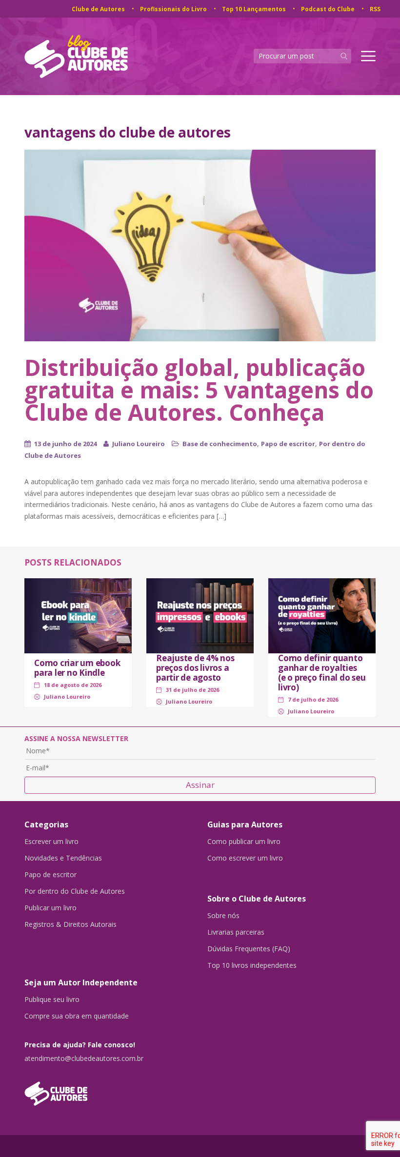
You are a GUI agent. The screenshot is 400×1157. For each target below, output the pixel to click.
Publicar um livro (50, 907)
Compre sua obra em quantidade (76, 1016)
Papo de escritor (288, 443)
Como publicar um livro (243, 841)
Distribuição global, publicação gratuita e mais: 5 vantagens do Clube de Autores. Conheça (199, 389)
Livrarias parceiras (235, 932)
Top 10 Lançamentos (254, 9)
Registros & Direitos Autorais (70, 924)
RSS (375, 9)
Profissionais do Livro (173, 9)
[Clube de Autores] (108, 1088)
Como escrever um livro (245, 858)
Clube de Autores (98, 9)
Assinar (200, 784)
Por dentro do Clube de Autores (74, 891)
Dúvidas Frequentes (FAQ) (248, 948)
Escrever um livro (51, 841)
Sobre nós (223, 915)
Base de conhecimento (219, 443)
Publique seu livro (52, 999)
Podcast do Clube (328, 9)
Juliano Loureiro (138, 443)
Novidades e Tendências (63, 858)
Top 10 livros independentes (252, 965)
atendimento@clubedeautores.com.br (83, 1058)
